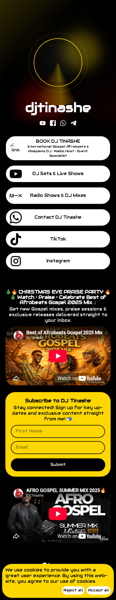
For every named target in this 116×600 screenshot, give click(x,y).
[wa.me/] (63, 123)
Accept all (98, 590)
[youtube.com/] (42, 123)
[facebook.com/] (53, 123)
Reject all (73, 590)
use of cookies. (78, 581)
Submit (58, 464)
